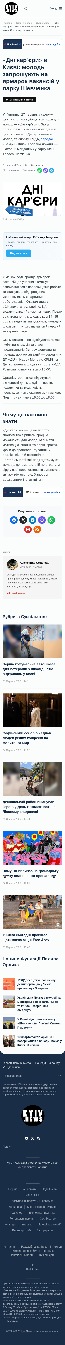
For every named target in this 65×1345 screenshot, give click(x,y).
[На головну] (12, 8)
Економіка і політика (42, 1212)
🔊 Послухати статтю (21, 99)
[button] (26, 8)
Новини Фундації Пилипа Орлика (31, 961)
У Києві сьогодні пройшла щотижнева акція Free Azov (26, 937)
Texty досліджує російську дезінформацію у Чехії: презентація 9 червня (36, 984)
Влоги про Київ (21, 1230)
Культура (10, 1224)
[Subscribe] (59, 1076)
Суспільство (37, 165)
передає (47, 139)
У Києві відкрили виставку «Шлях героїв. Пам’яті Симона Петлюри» (39, 1023)
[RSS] (37, 529)
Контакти (9, 1246)
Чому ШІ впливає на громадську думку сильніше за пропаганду (31, 873)
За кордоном (45, 1230)
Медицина (15, 1206)
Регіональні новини (22, 1218)
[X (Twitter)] (23, 520)
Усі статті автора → (17, 593)
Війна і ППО (32, 1195)
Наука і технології (49, 1224)
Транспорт (17, 1212)
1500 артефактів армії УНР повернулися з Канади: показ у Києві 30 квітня (39, 1041)
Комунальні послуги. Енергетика (32, 1200)
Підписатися (18, 253)
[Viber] (45, 170)
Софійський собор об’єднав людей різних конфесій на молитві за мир (27, 737)
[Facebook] (14, 520)
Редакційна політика (34, 1246)
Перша (12, 1189)
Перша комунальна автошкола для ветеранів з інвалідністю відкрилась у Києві (29, 668)
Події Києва (49, 1189)
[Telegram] (51, 170)
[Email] (28, 529)
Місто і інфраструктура (42, 1206)
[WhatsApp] (39, 170)
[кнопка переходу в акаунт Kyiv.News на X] (32, 1138)
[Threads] (38, 1138)
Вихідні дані (46, 1255)
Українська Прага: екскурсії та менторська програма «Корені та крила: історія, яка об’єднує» (38, 1003)
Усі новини (29, 1189)
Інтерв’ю (26, 1224)
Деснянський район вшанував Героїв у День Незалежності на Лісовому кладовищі (29, 806)
